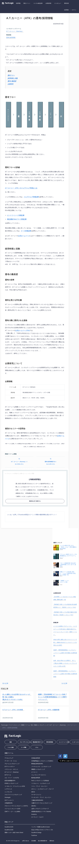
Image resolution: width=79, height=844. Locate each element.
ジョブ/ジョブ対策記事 (31, 197)
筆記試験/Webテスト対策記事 (17, 219)
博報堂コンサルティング (38, 769)
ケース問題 (23, 747)
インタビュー (57, 3)
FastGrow (34, 835)
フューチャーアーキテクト (38, 775)
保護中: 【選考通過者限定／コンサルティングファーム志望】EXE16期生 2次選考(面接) (65, 652)
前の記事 (5, 683)
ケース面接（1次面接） (29, 114)
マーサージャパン (36, 794)
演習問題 (18, 3)
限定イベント (27, 3)
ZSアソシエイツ (9, 800)
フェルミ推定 (11, 747)
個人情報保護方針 (42, 840)
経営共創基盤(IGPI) (10, 780)
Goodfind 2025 (9, 827)
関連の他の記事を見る (50, 463)
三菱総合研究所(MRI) (37, 800)
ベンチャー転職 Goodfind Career (40, 827)
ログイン (74, 10)
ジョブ (51, 114)
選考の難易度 (12, 81)
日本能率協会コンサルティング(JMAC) (42, 761)
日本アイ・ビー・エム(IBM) (12, 811)
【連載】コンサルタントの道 (64, 581)
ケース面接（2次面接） (40, 114)
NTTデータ (8, 775)
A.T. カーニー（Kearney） (14, 31)
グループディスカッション (25, 742)
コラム (36, 747)
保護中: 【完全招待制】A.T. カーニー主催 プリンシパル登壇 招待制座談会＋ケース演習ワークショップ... (52, 696)
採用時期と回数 (13, 78)
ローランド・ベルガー (37, 817)
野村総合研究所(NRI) (37, 763)
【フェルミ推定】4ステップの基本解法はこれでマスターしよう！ (68, 556)
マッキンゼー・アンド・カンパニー (41, 797)
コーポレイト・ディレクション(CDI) (15, 786)
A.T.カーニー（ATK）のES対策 (13, 710)
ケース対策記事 (26, 231)
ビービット (34, 772)
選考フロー (11, 75)
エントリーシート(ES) (64, 742)
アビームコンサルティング (12, 763)
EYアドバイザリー (10, 766)
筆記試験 (19, 114)
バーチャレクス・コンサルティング (41, 766)
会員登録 (66, 10)
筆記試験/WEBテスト (38, 742)
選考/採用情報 (10, 37)
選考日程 (66, 3)
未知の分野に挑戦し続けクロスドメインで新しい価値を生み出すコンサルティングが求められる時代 (65, 642)
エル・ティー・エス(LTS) (12, 777)
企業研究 (10, 84)
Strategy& (7, 797)
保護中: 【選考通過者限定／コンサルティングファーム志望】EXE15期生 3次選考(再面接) (65, 673)
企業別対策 (48, 3)
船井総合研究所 (35, 777)
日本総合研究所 (35, 758)
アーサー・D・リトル (11, 761)
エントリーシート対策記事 (15, 215)
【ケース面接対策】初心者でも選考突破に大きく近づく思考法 (68, 564)
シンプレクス (8, 792)
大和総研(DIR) (8, 803)
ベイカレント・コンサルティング (40, 783)
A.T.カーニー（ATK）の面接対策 (48, 710)
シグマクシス (8, 789)
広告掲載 (33, 840)
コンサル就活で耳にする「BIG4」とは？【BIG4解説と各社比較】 (68, 547)
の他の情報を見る (19, 463)
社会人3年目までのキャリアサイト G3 (42, 829)
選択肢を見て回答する (35, 501)
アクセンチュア (9, 758)
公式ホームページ (24, 236)
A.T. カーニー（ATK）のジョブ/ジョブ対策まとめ (21, 188)
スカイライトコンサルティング (13, 794)
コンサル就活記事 (37, 3)
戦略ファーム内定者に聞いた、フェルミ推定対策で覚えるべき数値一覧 (68, 573)
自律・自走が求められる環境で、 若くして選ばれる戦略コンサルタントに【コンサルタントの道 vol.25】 (65, 663)
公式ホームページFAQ (22, 330)
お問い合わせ (25, 840)
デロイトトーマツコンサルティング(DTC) (16, 806)
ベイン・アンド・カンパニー (39, 786)
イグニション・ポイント (11, 769)
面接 (11, 742)
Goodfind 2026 (9, 829)
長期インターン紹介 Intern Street (14, 832)
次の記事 (64, 683)
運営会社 (52, 840)
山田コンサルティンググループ (40, 808)
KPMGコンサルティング (11, 783)
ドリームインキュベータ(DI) (12, 808)
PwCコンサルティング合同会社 (40, 780)
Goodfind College (36, 832)
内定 (61, 114)
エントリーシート (8, 114)
